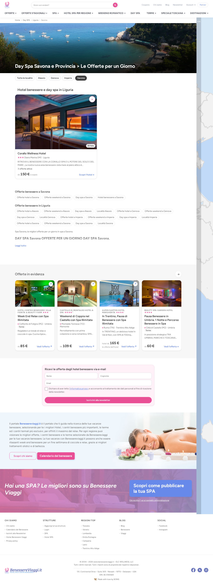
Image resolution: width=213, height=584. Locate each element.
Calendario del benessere (56, 456)
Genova (55, 78)
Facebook (163, 526)
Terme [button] (151, 13)
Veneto (86, 530)
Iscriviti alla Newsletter (16, 533)
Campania (87, 541)
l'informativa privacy (79, 388)
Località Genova (47, 217)
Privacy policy (12, 541)
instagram (206, 570)
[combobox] (73, 5)
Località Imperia (149, 217)
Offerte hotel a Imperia (72, 217)
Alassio (41, 78)
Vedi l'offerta (44, 346)
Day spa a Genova (25, 217)
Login (46, 530)
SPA (46, 533)
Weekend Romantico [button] (111, 13)
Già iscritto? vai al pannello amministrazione (149, 500)
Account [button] (190, 5)
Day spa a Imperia (127, 217)
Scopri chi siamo (23, 455)
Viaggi (123, 533)
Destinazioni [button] (198, 13)
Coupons (146, 5)
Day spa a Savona (84, 197)
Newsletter (178, 5)
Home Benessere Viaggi (16, 537)
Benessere (125, 530)
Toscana (86, 526)
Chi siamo (157, 5)
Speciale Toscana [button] (172, 13)
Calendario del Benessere (17, 530)
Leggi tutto (20, 245)
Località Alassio (104, 211)
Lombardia (87, 533)
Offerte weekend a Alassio (57, 211)
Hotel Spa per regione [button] (78, 13)
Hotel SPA (48, 537)
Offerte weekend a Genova (158, 211)
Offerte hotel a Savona (28, 197)
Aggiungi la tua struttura (54, 526)
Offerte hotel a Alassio (28, 211)
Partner (203, 5)
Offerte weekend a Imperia (101, 217)
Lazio (85, 545)
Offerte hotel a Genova (128, 211)
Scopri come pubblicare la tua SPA (158, 488)
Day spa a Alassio (83, 211)
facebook (193, 570)
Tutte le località (24, 78)
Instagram (163, 530)
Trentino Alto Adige (91, 548)
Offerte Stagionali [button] (34, 13)
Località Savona (105, 223)
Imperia (68, 78)
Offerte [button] (10, 13)
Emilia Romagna (89, 537)
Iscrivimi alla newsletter (98, 400)
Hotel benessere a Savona (110, 197)
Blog (167, 5)
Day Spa (135, 13)
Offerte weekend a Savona (57, 197)
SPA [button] (54, 13)
